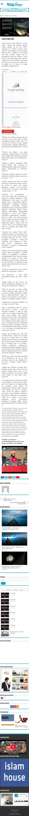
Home (2, 15)
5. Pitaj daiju (12, 599)
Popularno (8, 590)
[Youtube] (14, 706)
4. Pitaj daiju (12, 606)
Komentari (15, 590)
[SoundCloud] (17, 706)
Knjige (6, 15)
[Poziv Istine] (14, 4)
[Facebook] (11, 706)
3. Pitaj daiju (12, 612)
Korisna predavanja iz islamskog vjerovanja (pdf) (18, 502)
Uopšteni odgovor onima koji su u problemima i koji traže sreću (11, 528)
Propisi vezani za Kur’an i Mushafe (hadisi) (9, 499)
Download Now (8, 131)
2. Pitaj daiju (12, 618)
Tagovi (21, 590)
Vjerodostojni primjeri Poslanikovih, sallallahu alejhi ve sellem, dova (12, 567)
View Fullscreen (5, 69)
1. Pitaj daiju (12, 625)
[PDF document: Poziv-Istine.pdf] (14, 98)
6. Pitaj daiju (12, 593)
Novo (2, 590)
